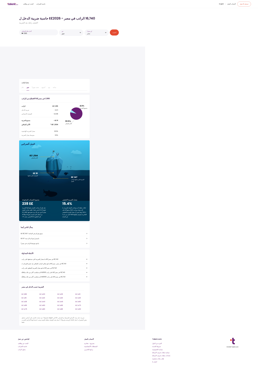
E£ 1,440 (42, 302)
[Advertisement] (54, 63)
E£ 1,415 (24, 298)
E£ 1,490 (78, 309)
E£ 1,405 (60, 294)
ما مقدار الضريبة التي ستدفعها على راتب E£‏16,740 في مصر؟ (40, 259)
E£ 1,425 (60, 298)
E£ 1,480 (42, 309)
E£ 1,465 (60, 305)
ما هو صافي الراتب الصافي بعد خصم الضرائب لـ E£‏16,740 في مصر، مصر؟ (44, 264)
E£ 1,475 (24, 309)
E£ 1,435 (24, 302)
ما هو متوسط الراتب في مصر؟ (30, 243)
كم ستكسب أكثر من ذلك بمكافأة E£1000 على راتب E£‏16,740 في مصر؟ (43, 272)
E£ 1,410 (77, 294)
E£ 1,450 (78, 302)
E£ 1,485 (60, 309)
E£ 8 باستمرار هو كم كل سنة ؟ (30, 238)
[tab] (23, 88)
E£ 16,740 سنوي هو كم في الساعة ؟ (32, 234)
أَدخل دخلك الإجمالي (27, 31)
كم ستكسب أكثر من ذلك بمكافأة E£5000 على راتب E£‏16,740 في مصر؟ (43, 277)
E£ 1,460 (42, 305)
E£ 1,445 (60, 302)
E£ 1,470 (78, 305)
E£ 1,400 (42, 294)
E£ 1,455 (24, 305)
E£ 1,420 (42, 298)
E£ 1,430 (78, 298)
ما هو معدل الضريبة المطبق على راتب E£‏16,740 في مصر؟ (39, 268)
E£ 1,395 (24, 294)
